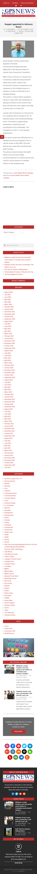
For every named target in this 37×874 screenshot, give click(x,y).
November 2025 (9, 314)
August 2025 (8, 321)
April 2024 (7, 360)
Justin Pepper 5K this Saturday (23, 173)
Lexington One (9, 561)
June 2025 (7, 326)
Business (7, 486)
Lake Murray (8, 552)
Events (6, 517)
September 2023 (9, 377)
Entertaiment (8, 513)
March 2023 (8, 392)
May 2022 (7, 416)
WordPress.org (9, 633)
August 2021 (8, 438)
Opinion (6, 588)
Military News (8, 571)
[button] (18, 645)
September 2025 (9, 319)
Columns (7, 491)
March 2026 (8, 304)
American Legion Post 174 (13, 479)
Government (8, 530)
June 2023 (7, 385)
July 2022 (7, 411)
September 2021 (9, 436)
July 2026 (7, 295)
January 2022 (8, 426)
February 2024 (9, 365)
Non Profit (12, 31)
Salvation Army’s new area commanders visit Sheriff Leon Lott (24, 693)
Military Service (9, 573)
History (6, 539)
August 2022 (8, 409)
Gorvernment (8, 527)
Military (6, 569)
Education (7, 510)
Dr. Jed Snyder (9, 505)
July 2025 (7, 324)
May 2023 (7, 387)
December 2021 (9, 428)
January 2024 (8, 368)
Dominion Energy (9, 503)
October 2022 (8, 404)
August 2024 (8, 351)
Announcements (9, 481)
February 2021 (9, 453)
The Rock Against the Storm (13, 274)
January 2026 (8, 309)
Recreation (7, 595)
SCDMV (6, 598)
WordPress (21, 871)
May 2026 (7, 299)
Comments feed (9, 631)
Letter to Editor (9, 556)
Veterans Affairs (9, 615)
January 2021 (8, 455)
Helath (6, 537)
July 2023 (7, 382)
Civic (5, 488)
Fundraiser (7, 525)
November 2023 (9, 372)
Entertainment (9, 515)
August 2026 (8, 292)
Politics (6, 591)
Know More (18, 863)
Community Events (10, 493)
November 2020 (9, 460)
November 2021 (9, 431)
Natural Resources (10, 578)
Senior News (8, 600)
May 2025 (7, 329)
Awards (6, 483)
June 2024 (7, 355)
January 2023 (8, 397)
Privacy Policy (8, 869)
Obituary (7, 586)
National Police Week (11, 576)
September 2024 (9, 348)
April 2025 (7, 331)
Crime (6, 500)
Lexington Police (9, 564)
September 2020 (9, 465)
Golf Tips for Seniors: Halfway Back (16, 269)
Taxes (6, 610)
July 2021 (7, 441)
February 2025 (9, 336)
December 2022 (9, 399)
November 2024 (9, 343)
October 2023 (8, 375)
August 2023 (8, 380)
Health (6, 535)
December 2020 (9, 458)
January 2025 (8, 338)
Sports (6, 608)
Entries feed (8, 628)
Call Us (18, 851)
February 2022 (9, 424)
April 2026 (7, 302)
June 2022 (7, 414)
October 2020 (8, 463)
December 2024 (9, 341)
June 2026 (7, 297)
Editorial (7, 508)
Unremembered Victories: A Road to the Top (18, 272)
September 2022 (9, 407)
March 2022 (8, 421)
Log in (6, 626)
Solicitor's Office (9, 605)
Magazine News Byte (26, 869)
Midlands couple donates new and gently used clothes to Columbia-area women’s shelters (17, 259)
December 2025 (9, 312)
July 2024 (7, 353)
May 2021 (7, 445)
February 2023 (9, 394)
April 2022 (7, 419)
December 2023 (9, 370)
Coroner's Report (9, 498)
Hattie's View (8, 532)
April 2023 (7, 389)
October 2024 (8, 346)
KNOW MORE (18, 731)
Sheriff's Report (9, 603)
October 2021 (8, 433)
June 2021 (7, 443)
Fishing (6, 522)
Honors (6, 542)
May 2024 (7, 358)
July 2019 (7, 467)
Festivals (7, 520)
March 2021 (8, 450)
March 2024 (8, 363)
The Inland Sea (9, 612)
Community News (10, 496)
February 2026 (9, 307)
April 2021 (7, 448)
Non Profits (8, 583)
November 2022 (9, 402)
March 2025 (8, 333)
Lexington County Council (12, 559)
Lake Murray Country (11, 554)
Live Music (7, 566)
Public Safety (8, 593)
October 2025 (8, 316)
